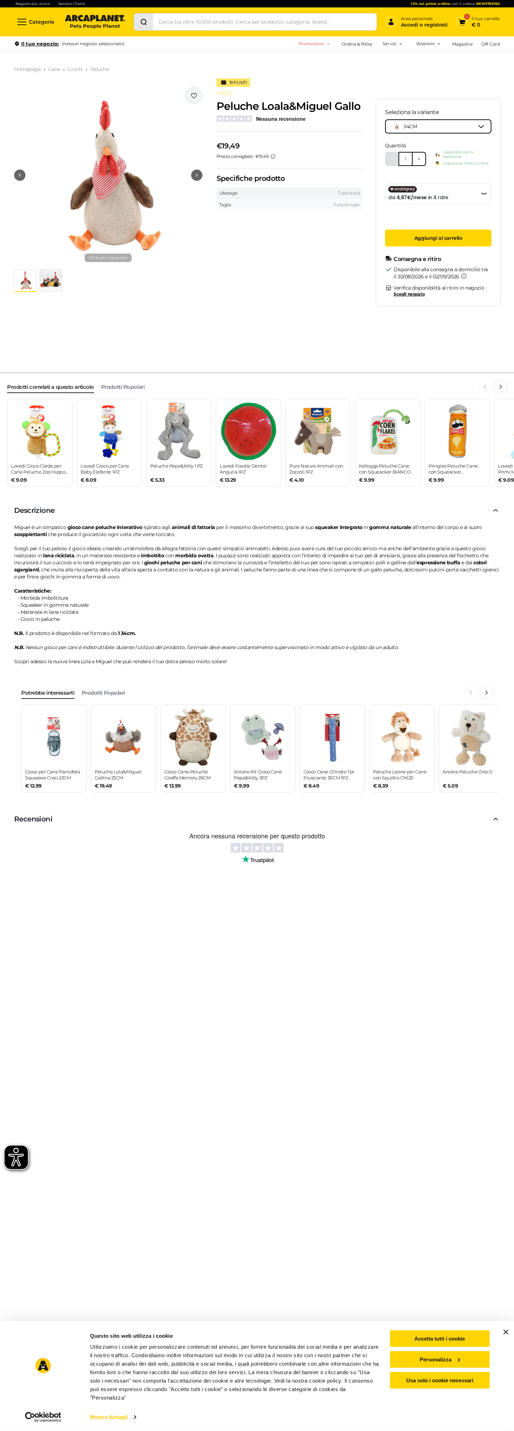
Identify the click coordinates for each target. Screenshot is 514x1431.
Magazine (462, 44)
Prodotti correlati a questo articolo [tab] (50, 387)
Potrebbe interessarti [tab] (48, 692)
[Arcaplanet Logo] (95, 22)
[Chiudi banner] (505, 1332)
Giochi (74, 69)
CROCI (224, 93)
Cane (54, 69)
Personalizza (435, 1359)
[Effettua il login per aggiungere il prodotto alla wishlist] (193, 95)
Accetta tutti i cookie (439, 1339)
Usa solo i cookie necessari (439, 1380)
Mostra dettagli (109, 1417)
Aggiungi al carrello (438, 238)
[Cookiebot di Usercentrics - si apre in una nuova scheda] (43, 1417)
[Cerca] (143, 21)
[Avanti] (500, 386)
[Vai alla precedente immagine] (19, 175)
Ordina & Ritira (357, 44)
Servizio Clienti (71, 3)
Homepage (27, 69)
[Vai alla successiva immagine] (196, 175)
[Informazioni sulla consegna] (464, 276)
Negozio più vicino (33, 3)
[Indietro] (485, 386)
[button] (108, 175)
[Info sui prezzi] (273, 156)
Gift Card (490, 44)
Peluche (99, 69)
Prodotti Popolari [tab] (122, 387)
